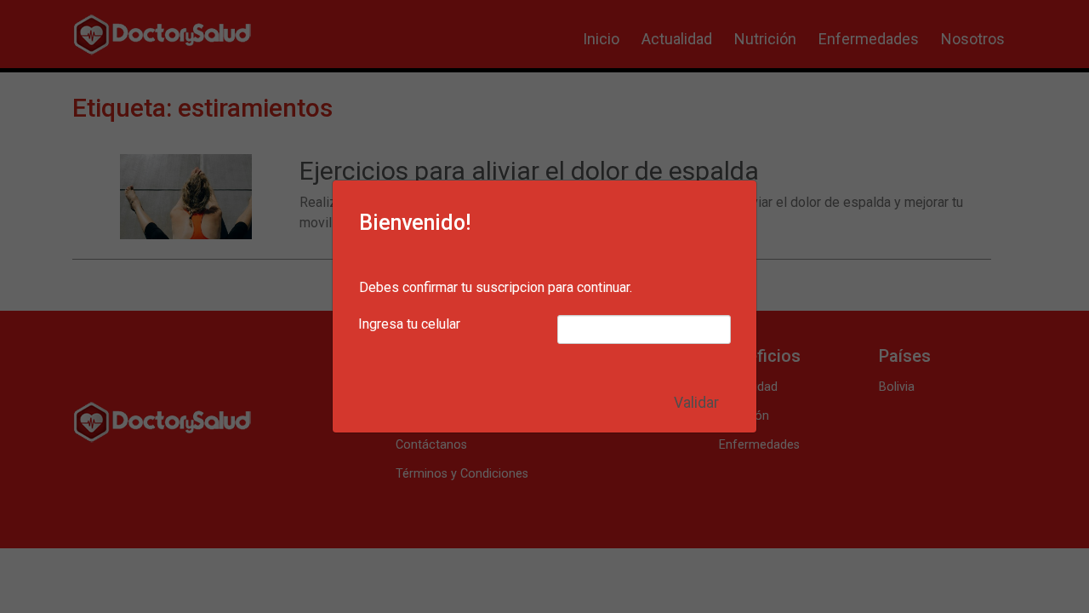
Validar (696, 402)
